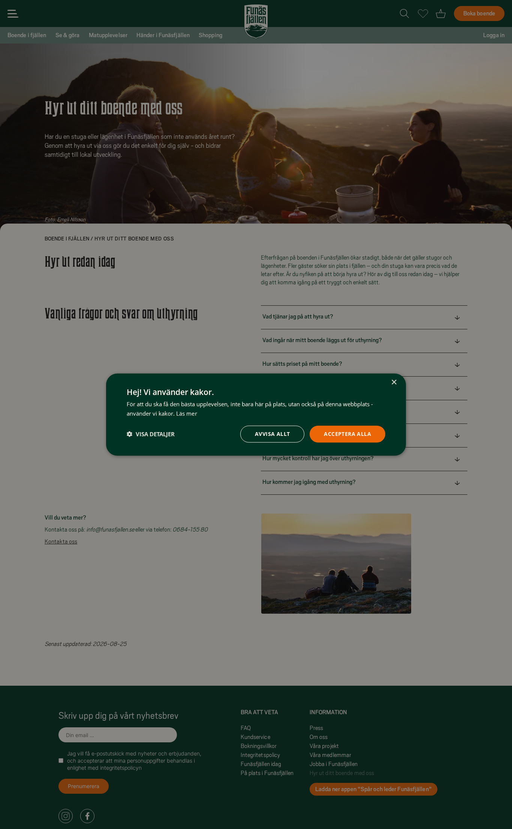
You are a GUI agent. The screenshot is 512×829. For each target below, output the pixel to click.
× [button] (394, 382)
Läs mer (186, 413)
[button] (151, 434)
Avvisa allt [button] (272, 433)
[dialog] (256, 415)
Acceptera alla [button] (347, 433)
